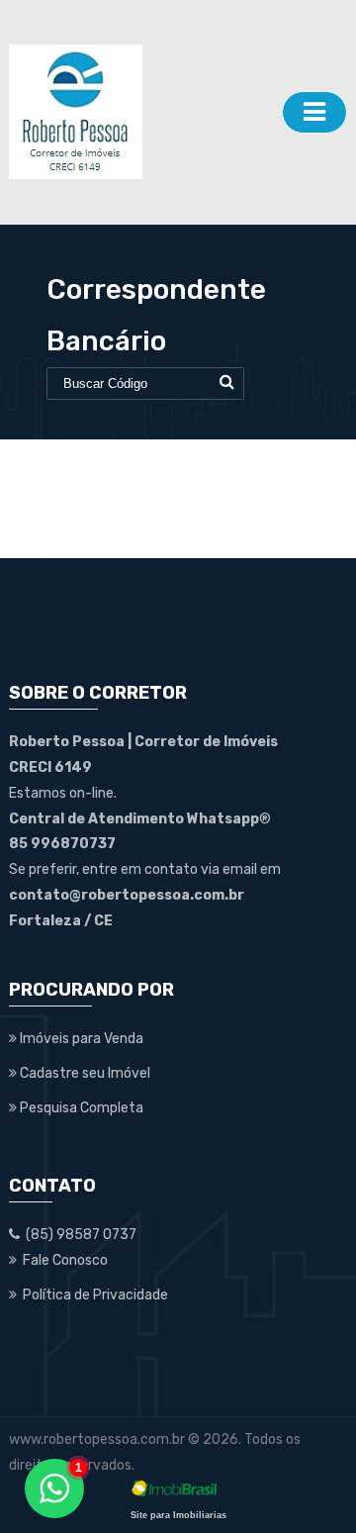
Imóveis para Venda (80, 1038)
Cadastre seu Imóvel (83, 1073)
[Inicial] (141, 112)
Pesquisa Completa (80, 1108)
